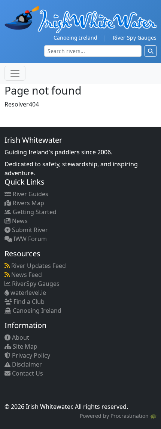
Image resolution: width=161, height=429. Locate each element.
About (19, 337)
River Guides (29, 194)
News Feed (26, 275)
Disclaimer (26, 364)
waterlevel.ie (27, 292)
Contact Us (26, 373)
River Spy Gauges (135, 37)
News (19, 221)
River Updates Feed (38, 266)
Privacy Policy (30, 355)
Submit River (29, 230)
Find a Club (28, 301)
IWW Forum (29, 239)
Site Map (24, 346)
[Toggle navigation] (14, 73)
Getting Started (34, 212)
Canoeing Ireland (75, 37)
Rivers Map (27, 203)
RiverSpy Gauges (35, 284)
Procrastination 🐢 (133, 415)
